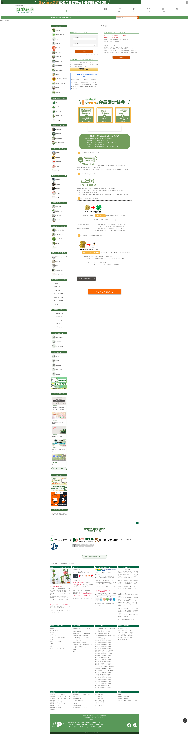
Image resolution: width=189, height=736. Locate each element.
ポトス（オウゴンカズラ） (56, 641)
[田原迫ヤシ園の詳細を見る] (106, 540)
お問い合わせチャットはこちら (76, 726)
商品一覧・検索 (54, 630)
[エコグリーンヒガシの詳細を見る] (83, 540)
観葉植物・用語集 (54, 705)
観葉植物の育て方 (54, 700)
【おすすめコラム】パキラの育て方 (59, 694)
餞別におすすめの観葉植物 (102, 685)
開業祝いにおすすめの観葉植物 (103, 659)
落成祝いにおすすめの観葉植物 (103, 676)
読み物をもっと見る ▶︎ (59, 468)
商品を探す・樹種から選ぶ (56, 625)
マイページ (75, 702)
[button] (2, 2)
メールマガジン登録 (78, 700)
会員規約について (77, 705)
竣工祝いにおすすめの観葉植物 (103, 674)
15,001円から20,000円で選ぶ (125, 635)
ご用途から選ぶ (99, 625)
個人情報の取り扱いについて (80, 707)
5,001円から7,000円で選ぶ (125, 630)
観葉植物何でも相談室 (55, 707)
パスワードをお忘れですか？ (91, 54)
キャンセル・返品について (124, 567)
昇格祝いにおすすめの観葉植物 (103, 679)
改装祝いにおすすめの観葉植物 (103, 672)
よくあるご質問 (99, 698)
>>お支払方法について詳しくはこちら (82, 598)
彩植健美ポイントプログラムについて (82, 694)
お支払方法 (75, 567)
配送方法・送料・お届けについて (103, 567)
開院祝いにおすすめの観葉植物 (103, 664)
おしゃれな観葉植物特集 (101, 639)
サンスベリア (53, 635)
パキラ (51, 634)
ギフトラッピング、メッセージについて (60, 567)
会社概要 (120, 692)
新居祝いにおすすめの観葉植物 (103, 644)
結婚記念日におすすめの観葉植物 (103, 653)
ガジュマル (52, 639)
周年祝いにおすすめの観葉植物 (103, 687)
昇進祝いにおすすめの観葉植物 (103, 681)
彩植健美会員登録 (77, 698)
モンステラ (52, 632)
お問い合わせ (98, 703)
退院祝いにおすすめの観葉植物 (103, 651)
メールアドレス (77, 37)
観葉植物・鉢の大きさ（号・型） (58, 703)
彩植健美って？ (54, 709)
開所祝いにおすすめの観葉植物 (103, 663)
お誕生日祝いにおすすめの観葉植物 (104, 650)
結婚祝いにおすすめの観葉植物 (103, 648)
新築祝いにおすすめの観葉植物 (103, 640)
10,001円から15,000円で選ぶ (125, 634)
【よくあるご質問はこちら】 (93, 726)
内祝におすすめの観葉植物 (102, 657)
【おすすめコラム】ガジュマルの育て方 (60, 698)
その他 (97, 692)
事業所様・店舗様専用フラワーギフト (127, 698)
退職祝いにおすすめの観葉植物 (103, 683)
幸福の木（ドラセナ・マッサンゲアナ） (60, 647)
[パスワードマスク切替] (95, 45)
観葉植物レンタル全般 (123, 696)
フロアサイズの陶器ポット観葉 (80, 635)
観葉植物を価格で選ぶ (123, 625)
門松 (74, 651)
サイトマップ (98, 705)
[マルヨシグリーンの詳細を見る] (61, 539)
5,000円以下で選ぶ (123, 628)
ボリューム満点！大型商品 (79, 642)
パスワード (76, 43)
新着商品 (52, 628)
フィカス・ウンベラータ (56, 645)
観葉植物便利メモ (54, 692)
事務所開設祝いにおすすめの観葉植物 (104, 666)
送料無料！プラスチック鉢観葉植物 (81, 633)
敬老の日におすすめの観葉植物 (103, 655)
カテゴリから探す (77, 625)
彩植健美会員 (76, 692)
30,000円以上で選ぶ (123, 639)
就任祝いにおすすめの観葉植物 (103, 677)
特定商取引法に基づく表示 (102, 702)
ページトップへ (137, 523)
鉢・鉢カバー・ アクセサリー (80, 647)
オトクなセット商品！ (78, 640)
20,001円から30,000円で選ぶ (125, 637)
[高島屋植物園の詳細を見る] (83, 545)
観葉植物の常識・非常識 (56, 702)
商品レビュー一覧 (99, 700)
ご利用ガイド (98, 696)
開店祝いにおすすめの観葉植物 (103, 661)
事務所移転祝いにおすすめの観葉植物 (104, 670)
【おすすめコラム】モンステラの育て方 (60, 696)
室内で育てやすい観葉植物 (102, 633)
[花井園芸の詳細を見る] (54, 546)
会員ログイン (76, 696)
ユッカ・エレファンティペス (57, 648)
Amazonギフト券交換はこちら (86, 278)
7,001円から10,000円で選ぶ (125, 632)
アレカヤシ (52, 643)
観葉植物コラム (99, 694)
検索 (138, 17)
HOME (2, 20)
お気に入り (75, 703)
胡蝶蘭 (74, 649)
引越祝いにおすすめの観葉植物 (103, 642)
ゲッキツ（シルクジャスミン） (57, 637)
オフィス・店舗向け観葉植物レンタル (127, 700)
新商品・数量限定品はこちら (80, 631)
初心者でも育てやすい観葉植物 (103, 631)
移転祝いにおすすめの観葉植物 (103, 668)
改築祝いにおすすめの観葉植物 (103, 646)
